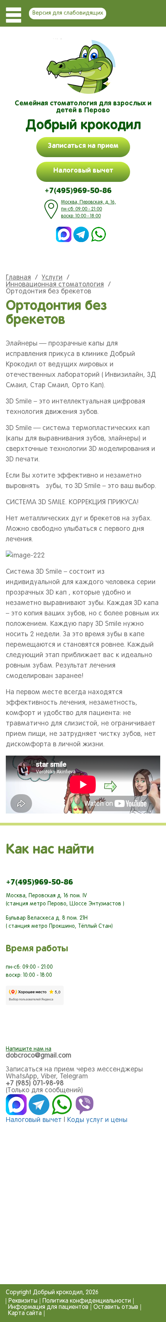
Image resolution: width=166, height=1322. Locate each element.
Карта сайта (25, 1313)
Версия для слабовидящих (67, 13)
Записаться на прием (83, 145)
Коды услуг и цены (97, 1120)
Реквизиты (22, 1301)
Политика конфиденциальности (86, 1301)
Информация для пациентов (48, 1307)
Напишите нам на (28, 1049)
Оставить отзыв (115, 1307)
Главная (18, 278)
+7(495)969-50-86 (78, 190)
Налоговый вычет (83, 170)
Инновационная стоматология (55, 284)
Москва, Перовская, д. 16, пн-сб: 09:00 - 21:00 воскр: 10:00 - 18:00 (88, 209)
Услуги (52, 278)
